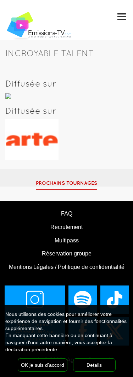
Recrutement (66, 227)
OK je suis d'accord (42, 365)
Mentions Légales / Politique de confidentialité (66, 267)
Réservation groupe (67, 254)
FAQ (66, 214)
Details (94, 365)
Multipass (67, 240)
